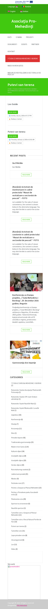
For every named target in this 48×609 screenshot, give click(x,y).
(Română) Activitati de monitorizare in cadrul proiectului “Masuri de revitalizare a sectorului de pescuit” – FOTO (24, 193)
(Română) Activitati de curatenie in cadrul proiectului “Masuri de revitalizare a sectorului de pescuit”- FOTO (25, 236)
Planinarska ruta (17, 499)
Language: (12, 6)
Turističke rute (16, 531)
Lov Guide (13, 104)
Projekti (29, 37)
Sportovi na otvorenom (19, 504)
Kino (12, 433)
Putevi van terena (16, 131)
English (12, 11)
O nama (19, 37)
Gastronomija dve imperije (24, 362)
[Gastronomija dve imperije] (26, 350)
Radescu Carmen (16, 119)
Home (9, 89)
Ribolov (14, 479)
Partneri (35, 44)
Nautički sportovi (17, 508)
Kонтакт (11, 51)
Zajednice (14, 415)
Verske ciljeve (16, 465)
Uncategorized (16, 540)
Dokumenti (12, 44)
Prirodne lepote (17, 438)
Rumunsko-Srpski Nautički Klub (22, 403)
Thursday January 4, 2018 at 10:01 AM (22, 140)
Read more (13, 112)
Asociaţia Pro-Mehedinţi (24, 23)
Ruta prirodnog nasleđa (16, 91)
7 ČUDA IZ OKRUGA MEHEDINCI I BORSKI (23, 58)
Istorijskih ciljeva (17, 456)
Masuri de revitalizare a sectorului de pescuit (24, 74)
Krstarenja (15, 428)
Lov (12, 544)
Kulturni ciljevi (16, 451)
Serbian (25, 11)
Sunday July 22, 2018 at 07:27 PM (21, 116)
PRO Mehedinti (22, 605)
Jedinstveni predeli (18, 474)
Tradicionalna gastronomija (21, 442)
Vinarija (13, 424)
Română (28, 6)
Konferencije (16, 419)
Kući (10, 37)
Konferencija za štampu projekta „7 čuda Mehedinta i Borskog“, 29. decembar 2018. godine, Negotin (25, 299)
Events (24, 44)
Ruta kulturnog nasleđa (19, 469)
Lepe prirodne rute (18, 535)
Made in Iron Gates (15, 66)
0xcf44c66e (17, 163)
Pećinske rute (16, 483)
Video (13, 549)
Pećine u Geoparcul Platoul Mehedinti (24, 488)
